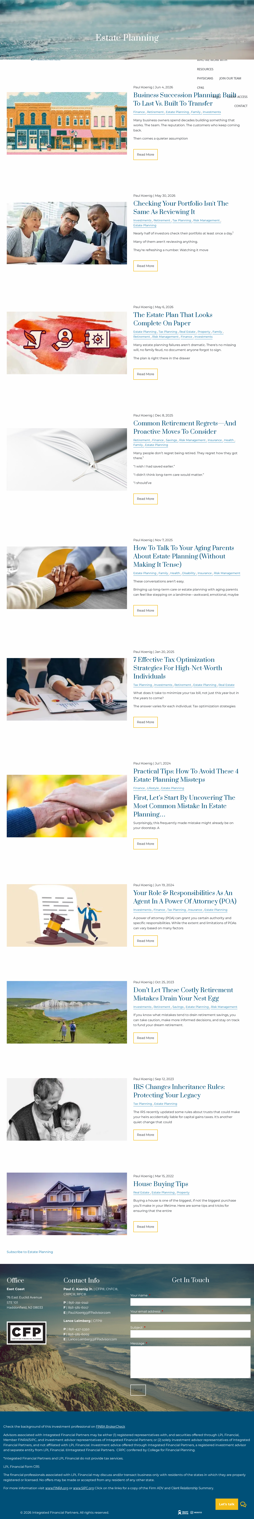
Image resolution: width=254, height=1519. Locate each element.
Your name (155, 1295)
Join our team (230, 78)
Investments (212, 112)
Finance (139, 112)
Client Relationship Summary (192, 1488)
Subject (153, 1327)
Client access (237, 97)
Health (229, 440)
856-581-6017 (78, 1307)
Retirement (155, 112)
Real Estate (187, 331)
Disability (188, 573)
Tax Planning (181, 220)
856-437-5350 (78, 1329)
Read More (145, 154)
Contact (240, 106)
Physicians (205, 78)
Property (204, 331)
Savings (171, 440)
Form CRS (32, 1467)
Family (196, 112)
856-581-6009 (78, 1334)
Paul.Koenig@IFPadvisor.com (89, 1313)
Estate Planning (177, 112)
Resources (205, 69)
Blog (217, 97)
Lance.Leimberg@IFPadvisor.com (92, 1339)
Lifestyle (153, 788)
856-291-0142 (78, 1302)
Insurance (215, 440)
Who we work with (212, 60)
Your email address (161, 1311)
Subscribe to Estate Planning (30, 1252)
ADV (160, 1488)
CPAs (200, 88)
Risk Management (206, 220)
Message (154, 1343)
